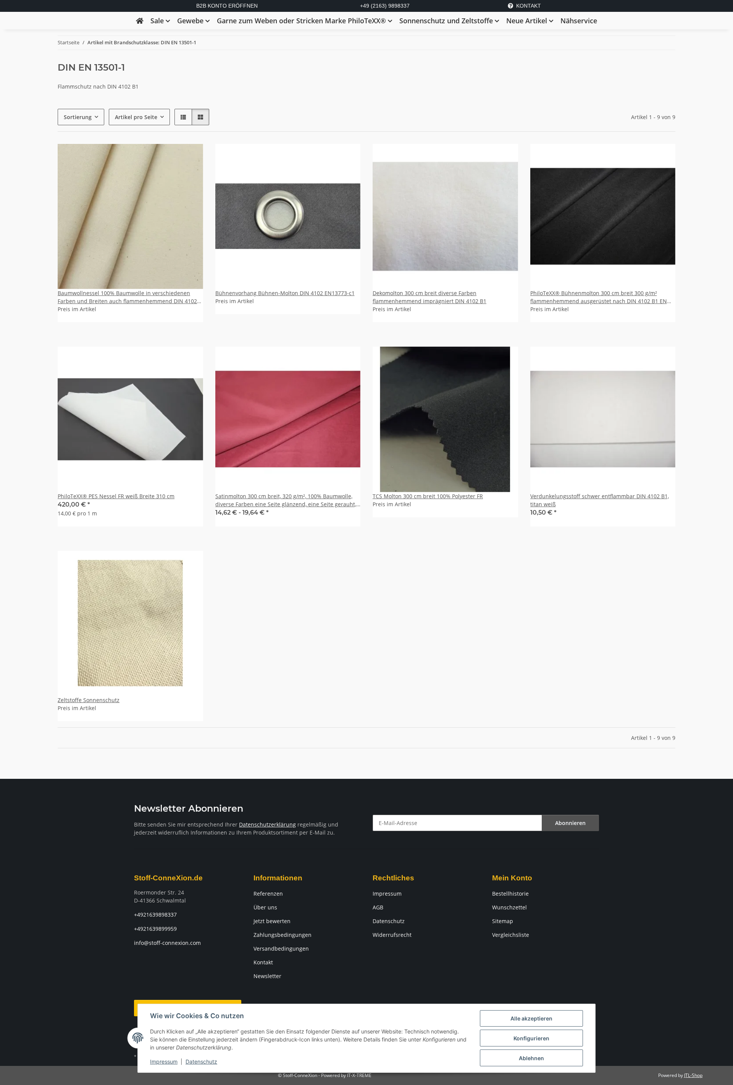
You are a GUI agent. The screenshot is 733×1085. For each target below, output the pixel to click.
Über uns (265, 907)
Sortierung (78, 117)
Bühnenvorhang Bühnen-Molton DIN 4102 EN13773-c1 (285, 293)
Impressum (164, 1061)
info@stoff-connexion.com (167, 942)
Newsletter (267, 976)
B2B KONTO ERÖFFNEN (227, 6)
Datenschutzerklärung (267, 824)
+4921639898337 (155, 914)
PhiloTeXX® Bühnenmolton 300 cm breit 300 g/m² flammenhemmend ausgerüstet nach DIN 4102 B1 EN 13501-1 (598, 297)
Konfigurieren (531, 1038)
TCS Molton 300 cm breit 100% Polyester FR (428, 496)
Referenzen (268, 893)
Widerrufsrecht (392, 934)
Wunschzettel (509, 907)
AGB (378, 907)
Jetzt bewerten (272, 921)
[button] (183, 117)
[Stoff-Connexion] (139, 20)
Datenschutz (201, 1061)
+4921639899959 (155, 928)
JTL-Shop (693, 1075)
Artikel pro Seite (136, 117)
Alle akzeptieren (531, 1018)
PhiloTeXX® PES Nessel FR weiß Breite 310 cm (116, 496)
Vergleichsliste (510, 934)
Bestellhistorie (510, 893)
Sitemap (502, 921)
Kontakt (263, 962)
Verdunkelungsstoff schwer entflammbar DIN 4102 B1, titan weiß (599, 500)
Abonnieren (570, 823)
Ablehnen (531, 1058)
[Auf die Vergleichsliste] (190, 359)
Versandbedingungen (281, 948)
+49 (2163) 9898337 (385, 6)
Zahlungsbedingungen (282, 934)
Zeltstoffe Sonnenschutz (88, 700)
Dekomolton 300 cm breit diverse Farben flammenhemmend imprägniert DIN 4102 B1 (429, 297)
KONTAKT (528, 6)
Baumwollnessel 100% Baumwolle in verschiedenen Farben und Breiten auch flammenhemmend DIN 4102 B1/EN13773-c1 (127, 297)
